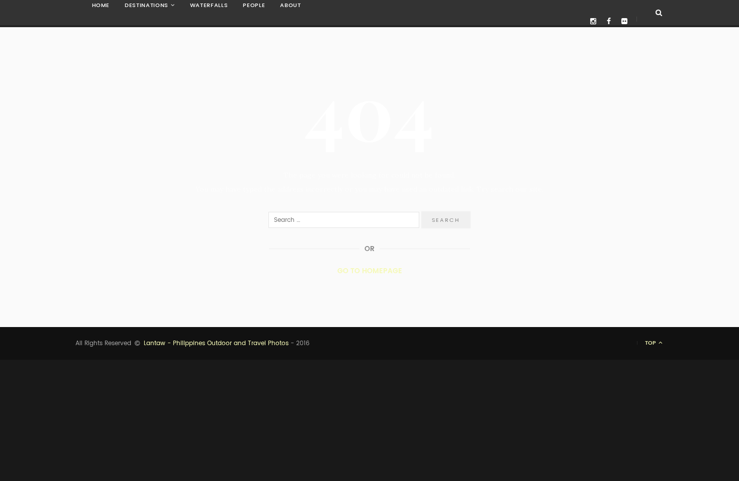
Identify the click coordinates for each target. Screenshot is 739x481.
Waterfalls (209, 5)
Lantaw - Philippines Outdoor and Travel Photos (216, 343)
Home (101, 5)
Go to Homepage (369, 270)
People (254, 5)
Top (651, 343)
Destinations (146, 5)
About (290, 5)
